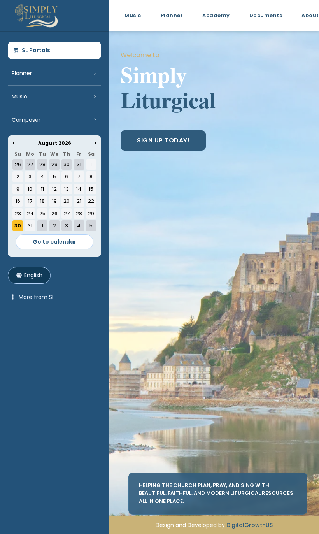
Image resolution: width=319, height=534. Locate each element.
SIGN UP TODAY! (163, 140)
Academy (216, 15)
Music (132, 15)
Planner (172, 15)
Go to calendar (54, 242)
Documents (265, 15)
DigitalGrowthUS (249, 525)
